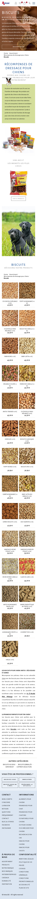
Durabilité (6, 881)
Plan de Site (24, 888)
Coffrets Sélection (24, 767)
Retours (5, 809)
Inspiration (7, 884)
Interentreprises (9, 874)
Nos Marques (7, 871)
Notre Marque (8, 868)
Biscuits (6, 57)
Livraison (6, 805)
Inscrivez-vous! (10, 779)
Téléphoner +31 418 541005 (27, 785)
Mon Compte (7, 799)
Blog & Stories (8, 821)
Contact (5, 818)
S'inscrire (6, 802)
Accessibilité (24, 884)
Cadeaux (5, 877)
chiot (3, 678)
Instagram (6, 828)
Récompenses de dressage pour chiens (16, 55)
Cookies (22, 868)
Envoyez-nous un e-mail (10, 785)
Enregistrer (27, 779)
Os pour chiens (25, 825)
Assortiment (13, 53)
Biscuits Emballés (25, 764)
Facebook (6, 825)
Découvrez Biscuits (18, 46)
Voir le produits (18, 198)
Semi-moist (10, 767)
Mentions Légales (26, 859)
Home (6, 53)
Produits (5, 865)
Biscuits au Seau (9, 764)
